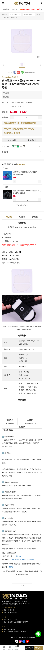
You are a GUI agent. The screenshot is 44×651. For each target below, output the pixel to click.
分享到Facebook (14, 72)
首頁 (5, 14)
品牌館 (14, 9)
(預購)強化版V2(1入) (17, 106)
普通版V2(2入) (30, 102)
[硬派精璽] (22, 3)
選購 (6, 168)
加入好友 (38, 634)
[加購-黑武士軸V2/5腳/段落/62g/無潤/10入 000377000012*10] (7, 194)
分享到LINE (22, 72)
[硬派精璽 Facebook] (23, 641)
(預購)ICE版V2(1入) (17, 102)
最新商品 (6, 9)
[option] (22, 40)
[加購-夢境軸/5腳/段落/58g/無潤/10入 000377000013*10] (7, 175)
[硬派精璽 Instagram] (20, 641)
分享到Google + (18, 72)
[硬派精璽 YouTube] (27, 641)
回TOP (22, 585)
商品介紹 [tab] (9, 217)
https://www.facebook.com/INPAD (23, 559)
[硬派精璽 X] (16, 641)
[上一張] (3, 65)
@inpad (18, 556)
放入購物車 (29, 648)
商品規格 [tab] (22, 217)
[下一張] (40, 65)
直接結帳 (38, 648)
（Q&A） (10, 567)
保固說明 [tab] (35, 217)
